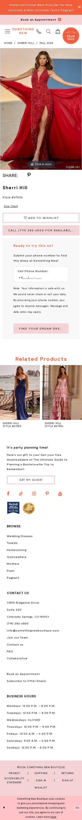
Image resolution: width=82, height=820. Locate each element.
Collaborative (17, 658)
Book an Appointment (23, 673)
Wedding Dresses (20, 536)
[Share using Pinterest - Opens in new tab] (29, 175)
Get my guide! (31, 479)
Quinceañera (16, 556)
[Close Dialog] (4, 808)
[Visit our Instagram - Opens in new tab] (34, 493)
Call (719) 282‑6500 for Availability (42, 230)
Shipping (41, 773)
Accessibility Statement (14, 780)
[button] (8, 31)
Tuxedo (12, 542)
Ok (77, 807)
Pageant (13, 577)
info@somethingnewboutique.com (33, 630)
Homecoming (16, 549)
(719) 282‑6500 (18, 623)
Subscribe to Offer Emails (26, 680)
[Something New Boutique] (23, 31)
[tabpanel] (41, 109)
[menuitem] (8, 31)
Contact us (15, 644)
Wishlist (41, 787)
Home (8, 42)
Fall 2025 (46, 42)
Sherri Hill (26, 42)
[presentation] (26, 392)
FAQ (10, 651)
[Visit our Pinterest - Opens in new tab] (47, 493)
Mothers (13, 563)
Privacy (14, 773)
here (53, 816)
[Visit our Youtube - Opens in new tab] (60, 493)
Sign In (41, 780)
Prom (11, 570)
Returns (68, 773)
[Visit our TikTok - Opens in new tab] (21, 493)
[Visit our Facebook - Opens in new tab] (8, 493)
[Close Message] (78, 7)
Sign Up (67, 780)
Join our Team (17, 637)
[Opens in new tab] (13, 507)
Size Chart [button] (11, 206)
